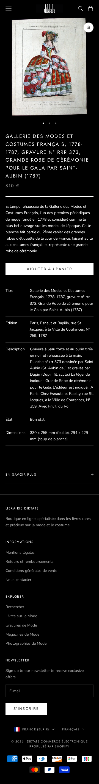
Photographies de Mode (26, 643)
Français (70, 729)
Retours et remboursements (30, 561)
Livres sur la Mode (21, 616)
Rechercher (15, 607)
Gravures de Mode (21, 625)
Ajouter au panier (50, 269)
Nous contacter (18, 579)
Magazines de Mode (22, 634)
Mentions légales (20, 552)
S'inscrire (26, 708)
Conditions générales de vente (31, 570)
